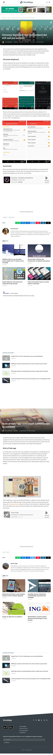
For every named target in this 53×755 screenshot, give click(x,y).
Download (47, 180)
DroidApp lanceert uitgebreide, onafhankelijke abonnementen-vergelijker (37, 595)
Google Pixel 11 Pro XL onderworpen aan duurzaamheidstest (27, 356)
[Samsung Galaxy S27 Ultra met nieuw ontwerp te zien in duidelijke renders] (6, 380)
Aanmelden (6, 742)
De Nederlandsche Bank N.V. (26, 515)
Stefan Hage (9, 430)
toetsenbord (11, 217)
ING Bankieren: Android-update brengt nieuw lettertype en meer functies (37, 618)
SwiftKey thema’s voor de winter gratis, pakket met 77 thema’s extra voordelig (13, 261)
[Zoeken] (49, 2)
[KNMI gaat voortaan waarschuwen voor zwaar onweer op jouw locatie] (6, 365)
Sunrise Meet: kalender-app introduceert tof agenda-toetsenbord (39, 260)
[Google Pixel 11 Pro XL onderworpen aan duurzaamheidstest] (6, 358)
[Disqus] (26, 308)
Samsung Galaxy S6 (14, 504)
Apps (8, 17)
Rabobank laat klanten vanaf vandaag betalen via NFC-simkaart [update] (13, 595)
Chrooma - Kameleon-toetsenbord (22, 178)
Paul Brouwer (9, 42)
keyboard (5, 217)
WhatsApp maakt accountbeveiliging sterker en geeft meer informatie (29, 371)
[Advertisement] (26, 75)
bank (4, 552)
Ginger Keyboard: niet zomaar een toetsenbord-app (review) (12, 282)
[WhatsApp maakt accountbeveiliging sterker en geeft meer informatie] (6, 373)
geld (8, 552)
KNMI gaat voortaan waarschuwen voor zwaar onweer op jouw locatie (29, 363)
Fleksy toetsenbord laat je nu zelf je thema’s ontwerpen (38, 282)
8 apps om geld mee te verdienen (12, 617)
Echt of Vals (15, 513)
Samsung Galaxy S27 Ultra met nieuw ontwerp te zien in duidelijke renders (31, 378)
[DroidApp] (26, 2)
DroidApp (4, 17)
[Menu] (4, 2)
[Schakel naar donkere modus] (47, 2)
